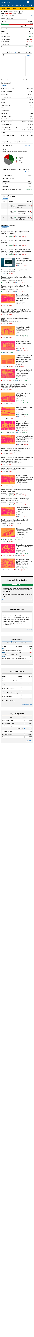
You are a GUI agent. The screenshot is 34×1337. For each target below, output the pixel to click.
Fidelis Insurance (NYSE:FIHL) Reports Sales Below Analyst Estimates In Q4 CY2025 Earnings (24, 478)
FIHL (16, 237)
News (19, 5)
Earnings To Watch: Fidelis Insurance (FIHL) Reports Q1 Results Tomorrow (23, 297)
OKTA (17, 432)
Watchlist (14, 5)
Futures (8, 5)
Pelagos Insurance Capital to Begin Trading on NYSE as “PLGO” (16, 287)
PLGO (4, 237)
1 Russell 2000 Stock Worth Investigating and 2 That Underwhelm (24, 561)
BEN (4, 352)
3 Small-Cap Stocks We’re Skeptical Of (24, 408)
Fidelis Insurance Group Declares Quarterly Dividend (15, 319)
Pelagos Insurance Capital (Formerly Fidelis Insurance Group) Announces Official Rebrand (16, 310)
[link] (32, 15)
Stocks (3, 5)
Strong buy (17, 585)
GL (18, 402)
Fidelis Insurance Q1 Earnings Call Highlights (24, 259)
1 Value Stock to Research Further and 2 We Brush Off (24, 547)
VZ (3, 539)
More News (5, 227)
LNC (18, 400)
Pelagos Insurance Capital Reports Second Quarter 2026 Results (15, 232)
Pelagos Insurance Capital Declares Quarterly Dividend (16, 241)
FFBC (18, 334)
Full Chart (28, 55)
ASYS (18, 414)
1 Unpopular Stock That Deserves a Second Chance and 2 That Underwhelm (24, 531)
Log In (24, 2)
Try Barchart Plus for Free (24, 8)
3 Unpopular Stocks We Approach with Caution (23, 342)
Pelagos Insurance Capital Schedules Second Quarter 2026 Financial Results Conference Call (16, 250)
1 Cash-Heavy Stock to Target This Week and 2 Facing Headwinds (23, 423)
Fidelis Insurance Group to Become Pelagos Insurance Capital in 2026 (15, 499)
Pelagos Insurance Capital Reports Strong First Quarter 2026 (16, 278)
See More (4, 85)
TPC (18, 336)
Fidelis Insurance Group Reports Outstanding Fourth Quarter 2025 (16, 490)
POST (18, 553)
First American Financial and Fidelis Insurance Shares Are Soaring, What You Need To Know (24, 358)
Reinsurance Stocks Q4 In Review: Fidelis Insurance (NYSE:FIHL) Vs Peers (24, 438)
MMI (4, 418)
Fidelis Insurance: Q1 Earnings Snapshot (14, 270)
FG (18, 348)
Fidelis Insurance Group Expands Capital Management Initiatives (14, 521)
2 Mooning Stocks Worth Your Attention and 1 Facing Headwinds (24, 372)
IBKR (18, 378)
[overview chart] (17, 67)
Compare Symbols (27, 704)
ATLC (4, 570)
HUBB (16, 380)
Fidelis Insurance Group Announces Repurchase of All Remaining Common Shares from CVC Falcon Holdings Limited (17, 459)
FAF (15, 366)
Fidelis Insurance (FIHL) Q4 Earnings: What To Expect (23, 509)
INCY (4, 432)
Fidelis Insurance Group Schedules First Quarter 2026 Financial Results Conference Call (16, 385)
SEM (16, 555)
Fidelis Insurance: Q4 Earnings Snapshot (14, 468)
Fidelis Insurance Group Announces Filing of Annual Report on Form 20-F (15, 449)
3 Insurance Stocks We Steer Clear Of (23, 394)
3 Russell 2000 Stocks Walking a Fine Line (23, 328)
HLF (18, 568)
